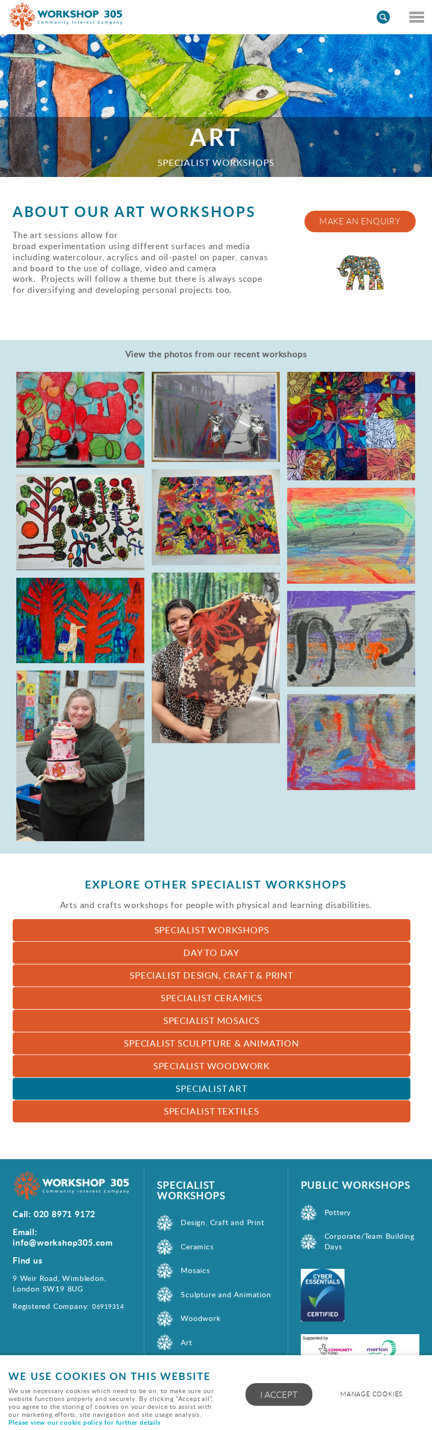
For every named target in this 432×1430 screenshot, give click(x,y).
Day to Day (211, 952)
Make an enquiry (360, 221)
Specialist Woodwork (211, 1066)
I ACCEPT (279, 1394)
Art (186, 1342)
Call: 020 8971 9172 (54, 1214)
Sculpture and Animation (226, 1294)
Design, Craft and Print (222, 1222)
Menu (416, 17)
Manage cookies (371, 1394)
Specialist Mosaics (211, 1020)
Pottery (338, 1212)
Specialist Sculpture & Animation (211, 1043)
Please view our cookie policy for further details (84, 1422)
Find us (28, 1260)
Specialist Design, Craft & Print (211, 975)
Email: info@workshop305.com (63, 1237)
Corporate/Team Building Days (370, 1241)
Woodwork (200, 1318)
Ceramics (197, 1246)
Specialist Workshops (211, 930)
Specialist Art (211, 1088)
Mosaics (195, 1270)
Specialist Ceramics (211, 998)
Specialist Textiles (211, 1111)
